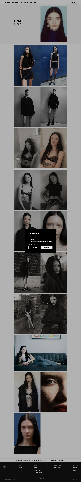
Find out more (34, 247)
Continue (46, 247)
